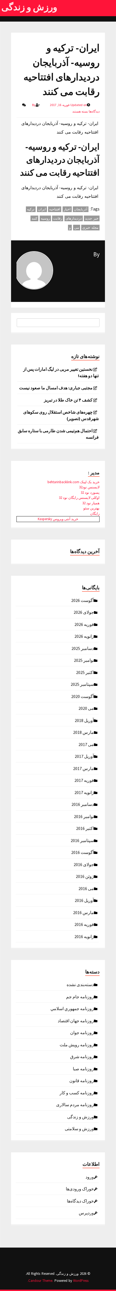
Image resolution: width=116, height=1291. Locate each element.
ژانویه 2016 (84, 936)
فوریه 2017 (84, 780)
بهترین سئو (91, 508)
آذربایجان (80, 209)
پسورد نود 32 (90, 492)
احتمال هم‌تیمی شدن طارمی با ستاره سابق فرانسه (58, 434)
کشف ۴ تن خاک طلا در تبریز (68, 400)
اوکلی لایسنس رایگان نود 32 (79, 497)
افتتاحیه (54, 209)
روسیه (45, 218)
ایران (42, 209)
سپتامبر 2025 (82, 684)
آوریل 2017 (84, 756)
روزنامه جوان (82, 1032)
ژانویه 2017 (84, 792)
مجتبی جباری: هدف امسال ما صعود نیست (56, 387)
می (76, 227)
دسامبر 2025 (82, 648)
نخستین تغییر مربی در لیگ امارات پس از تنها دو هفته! (61, 372)
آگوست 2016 (82, 852)
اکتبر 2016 (85, 828)
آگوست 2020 (82, 696)
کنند (34, 218)
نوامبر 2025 (84, 660)
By (96, 254)
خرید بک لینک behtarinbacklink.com (73, 482)
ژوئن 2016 (85, 876)
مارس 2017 (83, 768)
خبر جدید (91, 218)
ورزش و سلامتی (79, 1128)
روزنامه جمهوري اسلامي (72, 1008)
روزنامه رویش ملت (77, 1044)
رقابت (57, 218)
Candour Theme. (40, 1280)
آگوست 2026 (82, 600)
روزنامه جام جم (80, 996)
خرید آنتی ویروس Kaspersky (58, 519)
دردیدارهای (74, 218)
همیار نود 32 (91, 503)
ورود (90, 1176)
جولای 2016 (84, 864)
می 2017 (86, 744)
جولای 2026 (84, 611)
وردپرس (86, 1212)
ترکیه (31, 209)
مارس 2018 (83, 732)
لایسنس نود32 (89, 487)
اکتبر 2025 (85, 672)
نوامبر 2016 (84, 816)
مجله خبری (90, 227)
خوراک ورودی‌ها (80, 1188)
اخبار (67, 209)
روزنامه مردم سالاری (75, 1104)
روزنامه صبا (83, 1068)
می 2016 (86, 888)
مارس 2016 (83, 912)
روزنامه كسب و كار (77, 1092)
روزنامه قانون (81, 1080)
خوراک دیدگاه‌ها (80, 1200)
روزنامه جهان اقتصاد (76, 1020)
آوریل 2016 (84, 900)
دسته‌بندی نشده (80, 984)
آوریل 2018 (84, 720)
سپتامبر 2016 (82, 840)
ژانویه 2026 (84, 635)
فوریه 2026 (84, 624)
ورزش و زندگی (29, 7)
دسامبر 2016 (82, 804)
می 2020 (86, 708)
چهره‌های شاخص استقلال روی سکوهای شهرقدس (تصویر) (61, 415)
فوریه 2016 (84, 924)
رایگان (95, 513)
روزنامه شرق (82, 1056)
